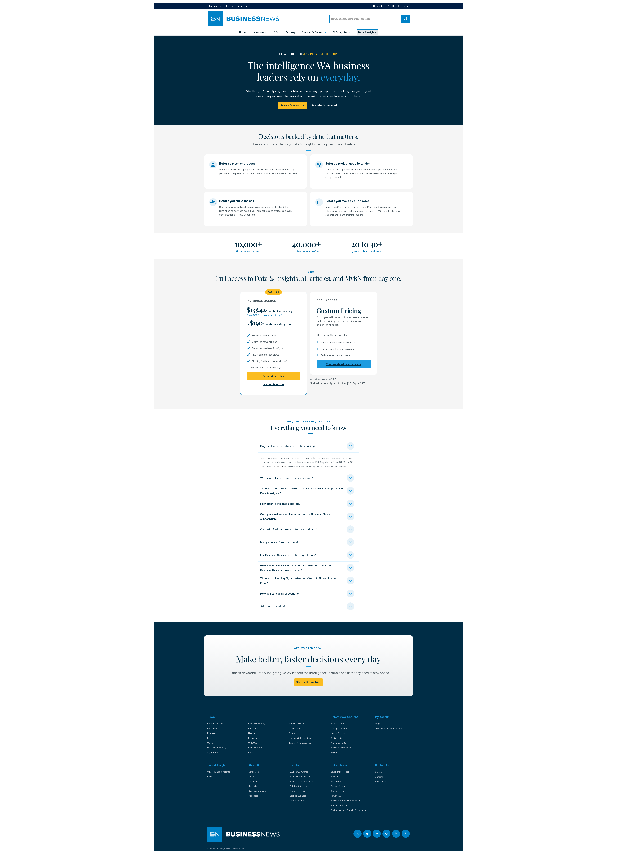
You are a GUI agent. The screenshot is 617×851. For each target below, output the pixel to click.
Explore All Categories (300, 742)
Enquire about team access (343, 364)
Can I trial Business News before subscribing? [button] (288, 529)
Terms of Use (238, 848)
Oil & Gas (252, 742)
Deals (210, 738)
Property (290, 32)
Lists (209, 776)
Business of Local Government (345, 800)
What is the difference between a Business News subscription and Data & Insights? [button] (301, 491)
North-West (336, 781)
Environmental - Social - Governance (348, 810)
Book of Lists (337, 791)
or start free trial (273, 384)
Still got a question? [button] (272, 606)
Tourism (293, 733)
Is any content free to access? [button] (279, 542)
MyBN (391, 5)
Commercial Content (313, 32)
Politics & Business (299, 786)
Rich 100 (335, 776)
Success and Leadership (301, 781)
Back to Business (298, 795)
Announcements (338, 742)
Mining (275, 32)
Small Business (296, 723)
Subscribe (378, 5)
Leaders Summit (298, 800)
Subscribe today (273, 376)
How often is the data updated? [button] (280, 503)
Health (251, 733)
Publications (215, 5)
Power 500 (336, 795)
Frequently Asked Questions (388, 728)
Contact (379, 771)
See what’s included (324, 105)
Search (405, 19)
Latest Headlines (215, 723)
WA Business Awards (300, 776)
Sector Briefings (297, 791)
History (251, 776)
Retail (251, 752)
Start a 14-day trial (292, 105)
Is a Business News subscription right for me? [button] (288, 555)
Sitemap (211, 848)
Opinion (211, 742)
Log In (404, 5)
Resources (212, 728)
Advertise (242, 5)
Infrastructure (255, 738)
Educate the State (340, 805)
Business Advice (338, 738)
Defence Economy (256, 723)
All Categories (340, 32)
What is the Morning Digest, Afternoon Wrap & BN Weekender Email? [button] (298, 580)
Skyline (334, 752)
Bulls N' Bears (337, 723)
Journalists (253, 786)
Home (242, 32)
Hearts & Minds (338, 733)
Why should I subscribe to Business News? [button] (286, 478)
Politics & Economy (216, 747)
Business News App (257, 791)
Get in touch (279, 466)
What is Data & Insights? (219, 771)
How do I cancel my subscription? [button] (281, 593)
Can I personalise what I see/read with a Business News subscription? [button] (295, 516)
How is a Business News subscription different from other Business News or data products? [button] (296, 568)
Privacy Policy (223, 848)
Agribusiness (213, 752)
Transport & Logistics (300, 738)
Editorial (252, 781)
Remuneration (255, 747)
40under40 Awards (299, 771)
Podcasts (253, 795)
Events (230, 5)
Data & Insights (367, 32)
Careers (379, 776)
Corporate (253, 771)
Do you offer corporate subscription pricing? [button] (287, 446)
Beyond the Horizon (340, 771)
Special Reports (338, 786)
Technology (294, 728)
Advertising (380, 781)
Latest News (259, 32)
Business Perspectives (342, 747)
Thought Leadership (340, 728)
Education (253, 728)
